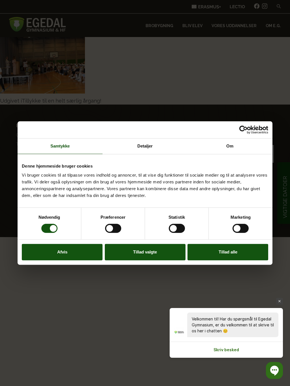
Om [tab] (229, 146)
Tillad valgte (145, 252)
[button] (274, 370)
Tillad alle (228, 252)
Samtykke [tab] (60, 146)
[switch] (113, 228)
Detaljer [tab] (145, 146)
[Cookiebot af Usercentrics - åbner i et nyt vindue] (243, 129)
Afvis (62, 252)
